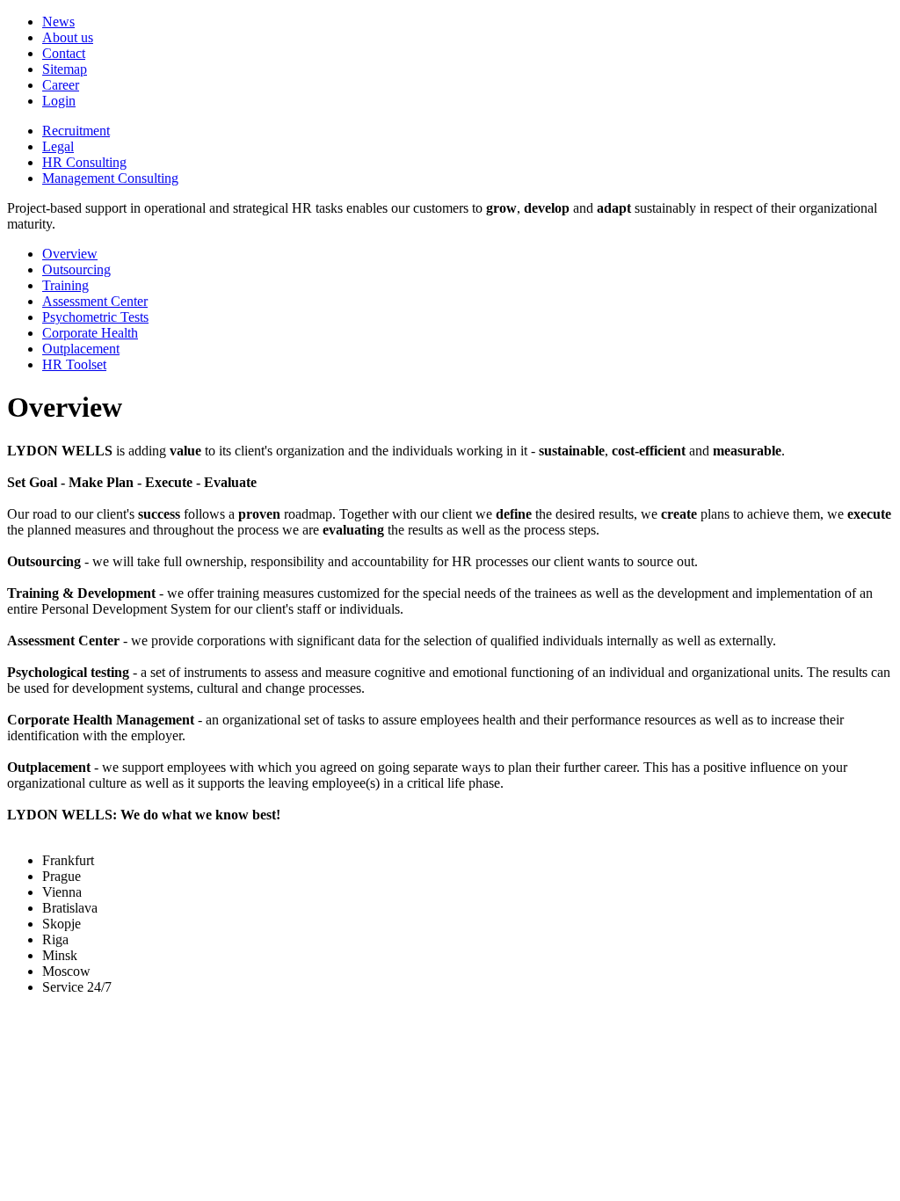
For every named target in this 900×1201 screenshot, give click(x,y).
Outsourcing (76, 269)
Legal (58, 146)
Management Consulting (110, 178)
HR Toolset (74, 364)
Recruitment (76, 130)
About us (67, 37)
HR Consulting (84, 162)
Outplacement (81, 348)
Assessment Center (95, 301)
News (58, 21)
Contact (63, 53)
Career (60, 84)
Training (65, 285)
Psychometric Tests (95, 316)
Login (59, 100)
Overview (70, 253)
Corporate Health (90, 332)
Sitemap (64, 69)
